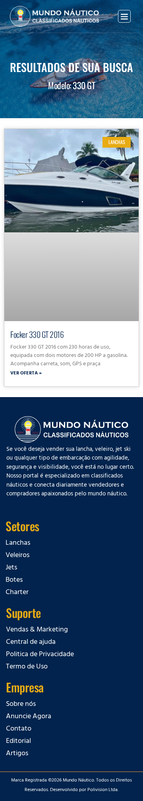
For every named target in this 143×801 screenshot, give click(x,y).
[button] (124, 16)
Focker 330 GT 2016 (37, 334)
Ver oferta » (26, 373)
